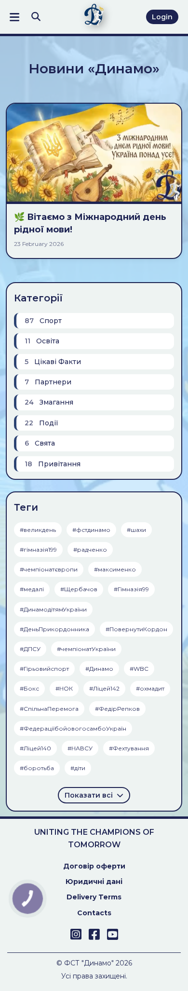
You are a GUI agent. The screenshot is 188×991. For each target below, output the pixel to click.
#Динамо (99, 668)
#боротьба (37, 768)
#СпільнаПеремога (49, 708)
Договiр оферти (94, 866)
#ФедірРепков (117, 708)
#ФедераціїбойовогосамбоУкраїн (73, 728)
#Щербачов (78, 589)
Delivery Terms (94, 897)
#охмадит (150, 688)
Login (162, 17)
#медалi (32, 589)
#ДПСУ (30, 648)
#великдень (38, 529)
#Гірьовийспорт (44, 668)
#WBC (139, 668)
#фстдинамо (91, 529)
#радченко (90, 549)
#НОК (64, 688)
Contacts (94, 913)
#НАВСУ (80, 748)
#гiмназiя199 (38, 549)
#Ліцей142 (104, 688)
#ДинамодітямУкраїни (53, 609)
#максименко (115, 569)
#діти (77, 768)
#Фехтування (129, 748)
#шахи (136, 529)
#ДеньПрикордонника (54, 629)
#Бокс (29, 688)
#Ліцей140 (35, 748)
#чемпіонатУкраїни (86, 648)
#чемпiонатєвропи (49, 569)
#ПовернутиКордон (136, 629)
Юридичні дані (94, 881)
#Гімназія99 (131, 589)
